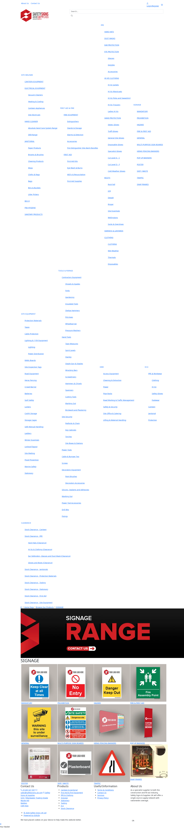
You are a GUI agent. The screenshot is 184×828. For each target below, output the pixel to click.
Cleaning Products (36, 161)
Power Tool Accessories (71, 503)
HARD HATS (109, 32)
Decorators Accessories (75, 483)
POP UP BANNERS (144, 158)
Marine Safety (30, 466)
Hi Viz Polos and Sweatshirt (119, 98)
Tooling (64, 803)
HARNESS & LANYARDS (113, 231)
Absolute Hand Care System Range (42, 128)
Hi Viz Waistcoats (115, 91)
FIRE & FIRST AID (144, 131)
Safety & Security (110, 407)
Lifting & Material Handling (114, 420)
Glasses (111, 58)
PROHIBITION (142, 118)
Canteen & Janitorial (69, 790)
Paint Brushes (71, 476)
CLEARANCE (26, 523)
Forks (67, 290)
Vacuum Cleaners (35, 95)
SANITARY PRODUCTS (34, 214)
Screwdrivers (70, 377)
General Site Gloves (116, 138)
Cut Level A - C (114, 158)
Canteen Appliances (36, 108)
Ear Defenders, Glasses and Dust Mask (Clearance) (49, 556)
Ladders (28, 433)
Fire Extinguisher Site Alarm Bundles (82, 148)
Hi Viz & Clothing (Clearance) (40, 549)
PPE (102, 25)
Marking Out (70, 403)
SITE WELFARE (27, 75)
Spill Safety (29, 400)
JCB (109, 191)
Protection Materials (33, 320)
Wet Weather (113, 251)
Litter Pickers (33, 194)
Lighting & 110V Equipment (36, 340)
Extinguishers (73, 121)
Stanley (68, 357)
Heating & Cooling (35, 101)
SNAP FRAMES (143, 184)
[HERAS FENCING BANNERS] (112, 723)
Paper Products (34, 148)
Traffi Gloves (113, 131)
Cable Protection (31, 334)
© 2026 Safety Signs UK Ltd (35, 813)
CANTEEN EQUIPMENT (34, 81)
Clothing (155, 380)
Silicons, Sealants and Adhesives (75, 490)
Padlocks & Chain (72, 423)
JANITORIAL (29, 141)
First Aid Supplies (74, 181)
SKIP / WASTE (142, 171)
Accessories (72, 141)
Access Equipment (111, 373)
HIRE (102, 367)
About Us (25, 3)
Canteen (151, 407)
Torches (68, 436)
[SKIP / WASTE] (76, 763)
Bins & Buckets (34, 188)
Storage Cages (31, 420)
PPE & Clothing (67, 795)
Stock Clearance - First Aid (35, 596)
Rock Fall (111, 184)
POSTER (140, 164)
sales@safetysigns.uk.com (32, 792)
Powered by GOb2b (32, 815)
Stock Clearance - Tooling (35, 582)
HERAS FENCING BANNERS (148, 151)
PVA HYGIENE (30, 207)
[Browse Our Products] (34, 15)
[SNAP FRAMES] (149, 761)
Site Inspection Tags (33, 367)
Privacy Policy (103, 798)
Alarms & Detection (75, 134)
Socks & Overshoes (116, 224)
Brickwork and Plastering (75, 410)
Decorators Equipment (71, 470)
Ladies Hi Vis (113, 111)
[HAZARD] (112, 682)
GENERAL (141, 138)
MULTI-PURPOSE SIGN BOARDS (150, 144)
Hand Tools (66, 337)
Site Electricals (34, 115)
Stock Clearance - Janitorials (36, 569)
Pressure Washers (72, 330)
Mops (30, 168)
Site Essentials (114, 211)
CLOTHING (108, 237)
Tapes (27, 327)
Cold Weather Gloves (116, 171)
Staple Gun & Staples (74, 363)
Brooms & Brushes (36, 154)
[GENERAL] (39, 723)
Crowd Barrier (30, 387)
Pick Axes (69, 317)
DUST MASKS (109, 38)
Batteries (28, 393)
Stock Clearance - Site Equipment (38, 602)
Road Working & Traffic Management (118, 400)
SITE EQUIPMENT (28, 314)
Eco (62, 806)
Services (100, 795)
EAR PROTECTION (111, 45)
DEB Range (32, 134)
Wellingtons (113, 217)
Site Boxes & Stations (74, 443)
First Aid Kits (72, 161)
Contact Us (35, 3)
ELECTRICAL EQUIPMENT (35, 88)
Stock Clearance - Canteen (36, 529)
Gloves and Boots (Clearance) (40, 563)
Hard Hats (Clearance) (37, 543)
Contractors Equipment (71, 277)
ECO (146, 367)
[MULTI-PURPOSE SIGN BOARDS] (76, 723)
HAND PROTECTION (112, 118)
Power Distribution (36, 354)
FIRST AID (68, 154)
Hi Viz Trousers (114, 105)
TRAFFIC (140, 178)
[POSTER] (39, 763)
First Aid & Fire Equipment (72, 792)
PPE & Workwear (155, 373)
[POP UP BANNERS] (148, 723)
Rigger (111, 204)
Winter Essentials (32, 440)
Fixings (65, 516)
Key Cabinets (70, 430)
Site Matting (30, 453)
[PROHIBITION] (76, 682)
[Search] (71, 16)
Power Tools (67, 450)
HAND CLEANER (31, 121)
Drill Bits (65, 509)
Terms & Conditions (105, 790)
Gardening (69, 297)
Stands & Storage (74, 128)
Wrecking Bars (71, 370)
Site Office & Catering (112, 413)
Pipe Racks (107, 393)
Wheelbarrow (71, 324)
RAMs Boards (30, 360)
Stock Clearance (67, 808)
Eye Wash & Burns (74, 168)
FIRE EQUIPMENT (71, 115)
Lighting (31, 347)
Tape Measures (71, 343)
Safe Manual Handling (34, 427)
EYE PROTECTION (111, 51)
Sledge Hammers (72, 310)
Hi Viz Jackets (113, 85)
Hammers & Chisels (73, 383)
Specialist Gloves (115, 151)
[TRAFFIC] (112, 763)
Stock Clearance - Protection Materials (40, 576)
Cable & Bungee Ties (70, 456)
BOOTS (107, 178)
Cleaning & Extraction (112, 380)
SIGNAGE (137, 105)
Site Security (67, 417)
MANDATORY (142, 111)
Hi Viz (154, 387)
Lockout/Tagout (31, 446)
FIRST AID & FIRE (67, 108)
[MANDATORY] (39, 682)
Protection (152, 420)
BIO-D (27, 201)
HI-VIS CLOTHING (111, 78)
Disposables (113, 264)
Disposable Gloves (115, 144)
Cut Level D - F (114, 164)
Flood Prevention (32, 460)
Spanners (69, 390)
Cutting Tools (70, 397)
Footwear (155, 400)
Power (105, 387)
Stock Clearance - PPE (34, 536)
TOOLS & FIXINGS (65, 270)
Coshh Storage (31, 413)
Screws (65, 463)
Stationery (29, 473)
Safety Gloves (157, 393)
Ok (133, 820)
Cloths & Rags (34, 174)
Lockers (28, 407)
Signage (64, 798)
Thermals (112, 257)
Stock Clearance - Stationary (36, 589)
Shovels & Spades (72, 284)
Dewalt (111, 197)
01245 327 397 (28, 790)
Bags (30, 181)
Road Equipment (32, 373)
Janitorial (152, 413)
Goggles (111, 65)
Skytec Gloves (113, 124)
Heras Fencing (31, 380)
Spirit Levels (70, 350)
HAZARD (140, 124)
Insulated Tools (71, 304)
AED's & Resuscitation (76, 174)
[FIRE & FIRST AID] (148, 682)
